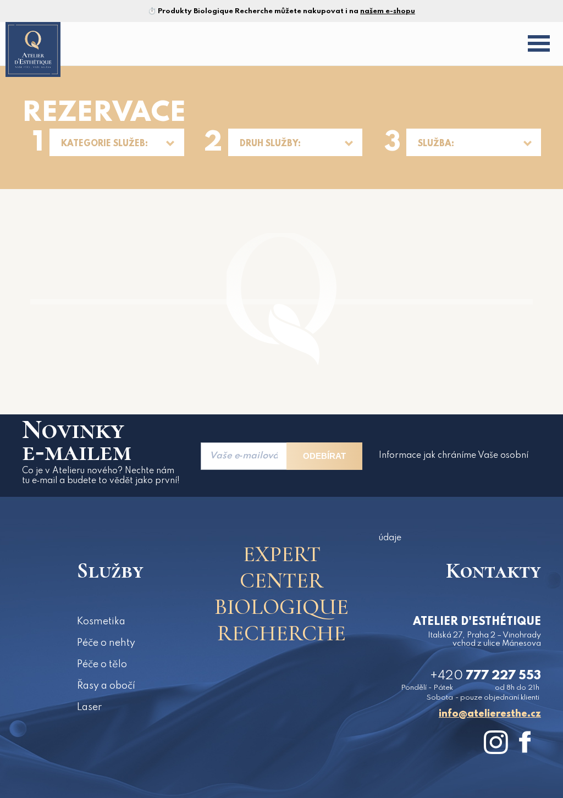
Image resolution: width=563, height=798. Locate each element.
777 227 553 (485, 676)
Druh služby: (270, 144)
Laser (89, 707)
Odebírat (324, 456)
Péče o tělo (102, 664)
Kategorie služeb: (104, 144)
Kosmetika (101, 622)
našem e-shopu (387, 11)
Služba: (436, 144)
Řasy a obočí (106, 686)
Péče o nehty (106, 643)
